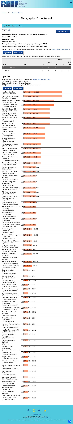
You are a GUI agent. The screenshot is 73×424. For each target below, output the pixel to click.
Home (4, 13)
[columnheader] (51, 62)
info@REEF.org (47, 417)
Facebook (28, 411)
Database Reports (17, 13)
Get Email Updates (36, 414)
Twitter (39, 411)
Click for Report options (13, 26)
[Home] (14, 4)
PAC (9, 30)
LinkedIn (45, 411)
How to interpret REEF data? (61, 49)
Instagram (34, 411)
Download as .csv (63, 31)
